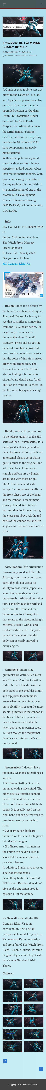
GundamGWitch (21, 56)
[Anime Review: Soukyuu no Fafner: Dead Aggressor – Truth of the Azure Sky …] (23, 1069)
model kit (33, 56)
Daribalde (9, 56)
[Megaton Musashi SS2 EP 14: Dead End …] (23, 1061)
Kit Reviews (26, 52)
